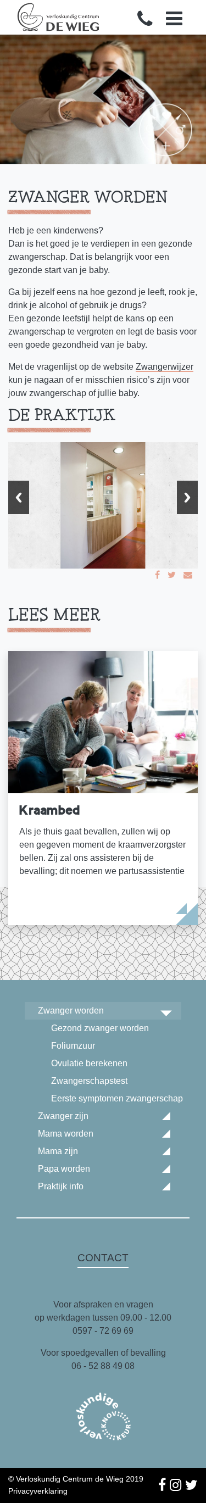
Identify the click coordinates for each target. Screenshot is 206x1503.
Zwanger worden (71, 1010)
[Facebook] (157, 575)
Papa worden (64, 1168)
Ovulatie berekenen (89, 1063)
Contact (103, 1257)
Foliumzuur (73, 1045)
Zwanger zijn (63, 1116)
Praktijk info (60, 1186)
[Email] (187, 575)
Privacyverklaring (38, 1491)
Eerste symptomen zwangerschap (116, 1098)
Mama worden (65, 1133)
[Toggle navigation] (174, 18)
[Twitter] (172, 575)
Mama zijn (58, 1151)
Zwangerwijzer (164, 366)
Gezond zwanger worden (100, 1028)
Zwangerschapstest (89, 1081)
